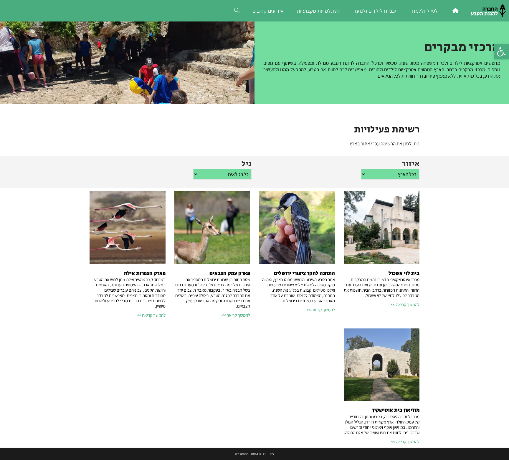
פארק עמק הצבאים (229, 273)
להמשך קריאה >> (405, 304)
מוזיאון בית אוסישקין (395, 410)
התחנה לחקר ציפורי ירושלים (304, 273)
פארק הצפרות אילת (145, 273)
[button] (501, 51)
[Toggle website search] (237, 10)
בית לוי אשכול (404, 273)
